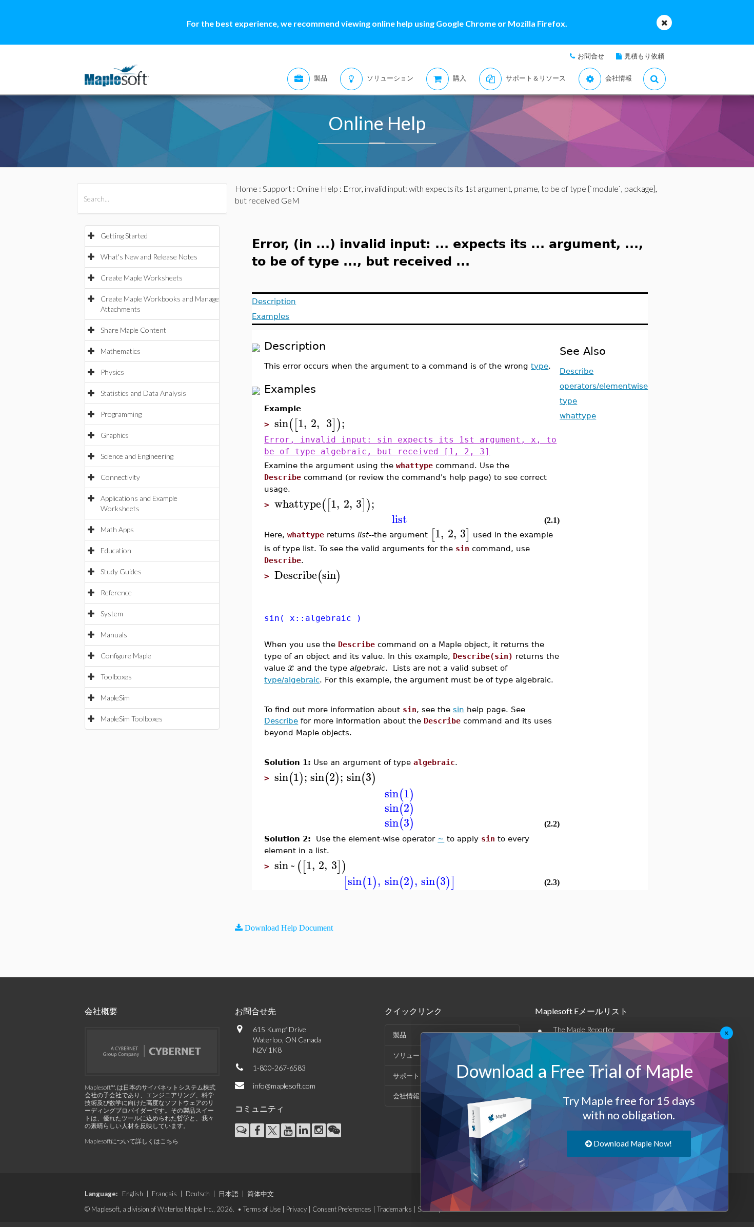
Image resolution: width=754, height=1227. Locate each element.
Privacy (296, 1209)
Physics (112, 372)
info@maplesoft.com (284, 1085)
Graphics (115, 435)
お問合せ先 (255, 1011)
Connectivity (120, 477)
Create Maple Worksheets (142, 277)
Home (246, 188)
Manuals (114, 634)
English (132, 1194)
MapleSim (115, 697)
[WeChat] (334, 1130)
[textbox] (311, 424)
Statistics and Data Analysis (143, 393)
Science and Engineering (137, 456)
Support (277, 188)
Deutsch (198, 1194)
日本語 (229, 1194)
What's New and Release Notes (149, 256)
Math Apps (117, 529)
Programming (121, 414)
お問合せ (591, 56)
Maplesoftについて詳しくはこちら (131, 1141)
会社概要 (101, 1011)
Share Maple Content (133, 330)
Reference (116, 592)
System (112, 613)
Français (164, 1194)
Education (116, 550)
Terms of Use (262, 1209)
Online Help (317, 188)
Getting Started (124, 235)
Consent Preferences (341, 1209)
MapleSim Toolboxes (132, 718)
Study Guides (121, 571)
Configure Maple (126, 655)
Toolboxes (116, 676)
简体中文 (260, 1194)
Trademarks (394, 1209)
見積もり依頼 (644, 56)
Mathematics (121, 351)
